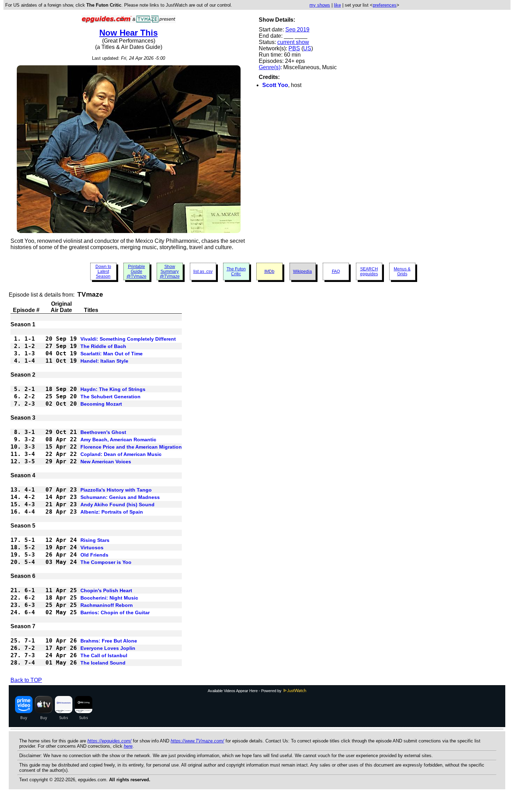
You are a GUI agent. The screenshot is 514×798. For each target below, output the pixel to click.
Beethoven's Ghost (103, 432)
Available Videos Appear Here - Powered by (245, 691)
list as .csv (203, 271)
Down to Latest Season (103, 271)
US (307, 48)
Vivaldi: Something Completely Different (128, 339)
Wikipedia (302, 271)
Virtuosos (91, 547)
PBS (294, 48)
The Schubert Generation (110, 396)
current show (293, 42)
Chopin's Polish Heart (106, 590)
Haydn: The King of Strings (112, 389)
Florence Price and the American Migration (131, 447)
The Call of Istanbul (103, 655)
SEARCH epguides (369, 271)
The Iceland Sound (103, 663)
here (128, 746)
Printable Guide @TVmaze (137, 271)
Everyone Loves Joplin (107, 648)
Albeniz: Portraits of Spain (111, 512)
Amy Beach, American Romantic (118, 439)
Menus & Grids (402, 271)
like (337, 5)
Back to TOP (26, 680)
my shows (319, 5)
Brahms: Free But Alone (108, 641)
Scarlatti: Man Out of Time (111, 353)
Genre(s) (269, 67)
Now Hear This (128, 32)
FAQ (336, 271)
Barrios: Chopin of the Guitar (115, 612)
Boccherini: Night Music (109, 598)
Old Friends (94, 555)
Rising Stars (94, 540)
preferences (385, 5)
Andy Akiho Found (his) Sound (117, 504)
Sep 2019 (297, 29)
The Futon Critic (236, 271)
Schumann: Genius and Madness (120, 497)
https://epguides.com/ (109, 740)
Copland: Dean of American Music (121, 454)
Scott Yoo (275, 85)
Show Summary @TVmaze (170, 271)
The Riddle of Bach (103, 346)
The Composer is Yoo (105, 562)
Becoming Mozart (101, 404)
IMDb (269, 271)
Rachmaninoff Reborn (106, 605)
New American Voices (105, 461)
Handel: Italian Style (104, 361)
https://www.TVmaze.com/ (197, 740)
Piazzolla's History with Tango (116, 490)
